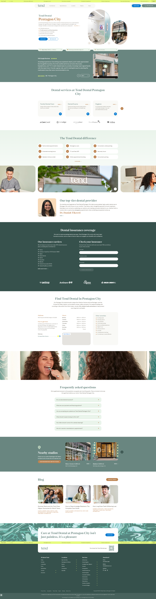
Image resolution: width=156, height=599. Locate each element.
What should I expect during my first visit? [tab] (67, 417)
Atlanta (63, 566)
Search (59, 590)
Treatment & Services (52, 512)
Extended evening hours (49, 151)
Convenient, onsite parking (105, 146)
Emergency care (74, 146)
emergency (78, 210)
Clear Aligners (42, 510)
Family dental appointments (50, 146)
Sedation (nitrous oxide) (48, 157)
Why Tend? (3, 1)
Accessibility (49, 590)
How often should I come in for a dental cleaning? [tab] (69, 422)
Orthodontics (78, 510)
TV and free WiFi (74, 151)
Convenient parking (103, 157)
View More (77, 161)
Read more (76, 25)
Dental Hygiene (85, 562)
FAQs (42, 560)
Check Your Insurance (101, 49)
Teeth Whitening (108, 508)
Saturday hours (102, 151)
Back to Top (68, 590)
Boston (63, 564)
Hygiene (98, 104)
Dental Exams (73, 104)
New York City (65, 560)
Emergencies (85, 568)
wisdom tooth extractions (89, 306)
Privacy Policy (43, 590)
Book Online (60, 113)
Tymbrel (113, 590)
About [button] (89, 5)
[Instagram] (108, 570)
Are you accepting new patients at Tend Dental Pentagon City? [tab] (73, 411)
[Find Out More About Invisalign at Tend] (61, 122)
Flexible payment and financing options (49, 30)
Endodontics (85, 576)
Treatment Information (44, 513)
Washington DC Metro (66, 562)
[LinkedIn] (106, 570)
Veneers (84, 566)
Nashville (63, 570)
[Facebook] (104, 570)
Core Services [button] (52, 5)
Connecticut (64, 568)
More (59, 104)
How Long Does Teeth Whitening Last (104, 506)
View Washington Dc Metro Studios (49, 461)
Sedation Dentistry (86, 583)
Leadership (43, 564)
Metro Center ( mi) (72, 464)
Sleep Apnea (85, 581)
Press (42, 566)
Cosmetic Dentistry (98, 508)
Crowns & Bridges (86, 585)
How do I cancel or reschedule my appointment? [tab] (69, 428)
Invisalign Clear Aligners (87, 564)
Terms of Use (55, 590)
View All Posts (112, 479)
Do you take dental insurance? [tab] (64, 399)
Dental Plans (43, 568)
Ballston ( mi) (98, 464)
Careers (42, 570)
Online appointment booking (78, 157)
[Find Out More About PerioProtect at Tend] (94, 122)
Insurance (43, 572)
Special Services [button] (63, 5)
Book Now (136, 5)
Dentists (42, 562)
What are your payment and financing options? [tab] (69, 405)
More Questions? (42, 268)
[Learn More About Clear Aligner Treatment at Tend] (78, 122)
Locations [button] (73, 5)
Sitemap (63, 590)
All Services (84, 560)
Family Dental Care (47, 104)
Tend (41, 500)
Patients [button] (81, 5)
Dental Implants (85, 572)
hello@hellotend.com (107, 565)
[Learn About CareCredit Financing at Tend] (45, 122)
